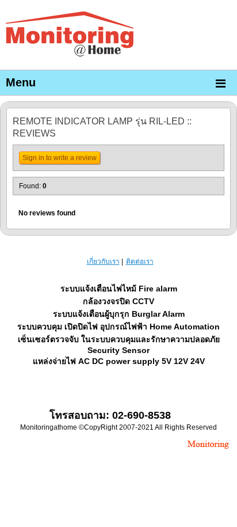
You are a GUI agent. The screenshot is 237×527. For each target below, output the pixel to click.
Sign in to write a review (59, 158)
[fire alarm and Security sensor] (208, 450)
